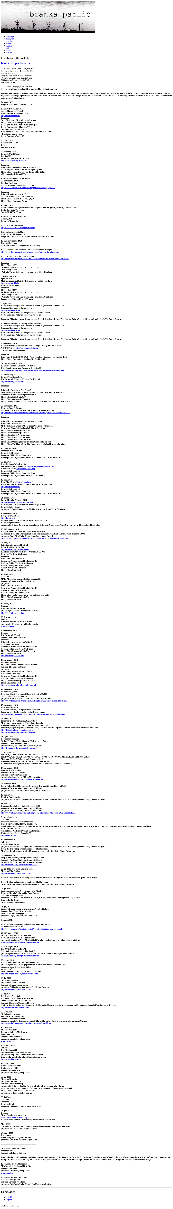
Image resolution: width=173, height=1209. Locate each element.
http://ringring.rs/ (24, 482)
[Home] (48, 33)
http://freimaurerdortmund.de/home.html (18, 748)
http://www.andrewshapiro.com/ (15, 1007)
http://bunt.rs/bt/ (8, 518)
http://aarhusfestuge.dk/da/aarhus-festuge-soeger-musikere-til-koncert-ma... (33, 370)
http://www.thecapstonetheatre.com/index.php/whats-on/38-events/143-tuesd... (34, 701)
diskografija (10, 39)
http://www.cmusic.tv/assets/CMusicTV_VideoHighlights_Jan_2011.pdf (31, 929)
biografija (10, 36)
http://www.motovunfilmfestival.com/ (17, 873)
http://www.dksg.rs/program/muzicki (17, 502)
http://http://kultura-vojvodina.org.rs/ (17, 730)
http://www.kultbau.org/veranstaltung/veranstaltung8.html (26, 1023)
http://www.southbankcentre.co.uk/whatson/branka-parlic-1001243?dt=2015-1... (35, 413)
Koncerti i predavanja (15, 63)
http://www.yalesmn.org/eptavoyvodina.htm (20, 974)
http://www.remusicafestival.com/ (15, 549)
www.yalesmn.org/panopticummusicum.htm (20, 942)
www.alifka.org (7, 626)
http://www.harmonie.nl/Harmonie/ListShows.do (22, 779)
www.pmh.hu (7, 1173)
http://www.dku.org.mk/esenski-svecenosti (19, 864)
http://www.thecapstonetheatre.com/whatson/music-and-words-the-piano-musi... (35, 258)
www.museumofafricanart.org (14, 1117)
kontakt (9, 50)
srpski (9, 1199)
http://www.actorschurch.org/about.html (18, 685)
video (8, 48)
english (10, 1197)
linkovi (9, 52)
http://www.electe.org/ (25, 469)
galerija (9, 45)
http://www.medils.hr (10, 283)
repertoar (9, 41)
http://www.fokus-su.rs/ (11, 1059)
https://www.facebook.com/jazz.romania (18, 228)
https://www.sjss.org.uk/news (13, 161)
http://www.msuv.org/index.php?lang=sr (18, 732)
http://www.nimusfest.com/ (26, 348)
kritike (8, 43)
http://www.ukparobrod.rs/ (12, 381)
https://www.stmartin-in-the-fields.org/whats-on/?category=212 (28, 188)
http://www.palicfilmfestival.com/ (41, 466)
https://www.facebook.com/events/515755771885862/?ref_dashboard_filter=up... (35, 538)
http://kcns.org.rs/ (8, 835)
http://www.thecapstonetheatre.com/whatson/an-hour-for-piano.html (30, 252)
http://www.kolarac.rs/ (10, 116)
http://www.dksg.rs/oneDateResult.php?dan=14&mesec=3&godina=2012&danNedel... (38, 813)
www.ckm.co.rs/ (8, 1041)
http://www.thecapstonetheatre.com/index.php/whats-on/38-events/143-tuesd (33, 714)
